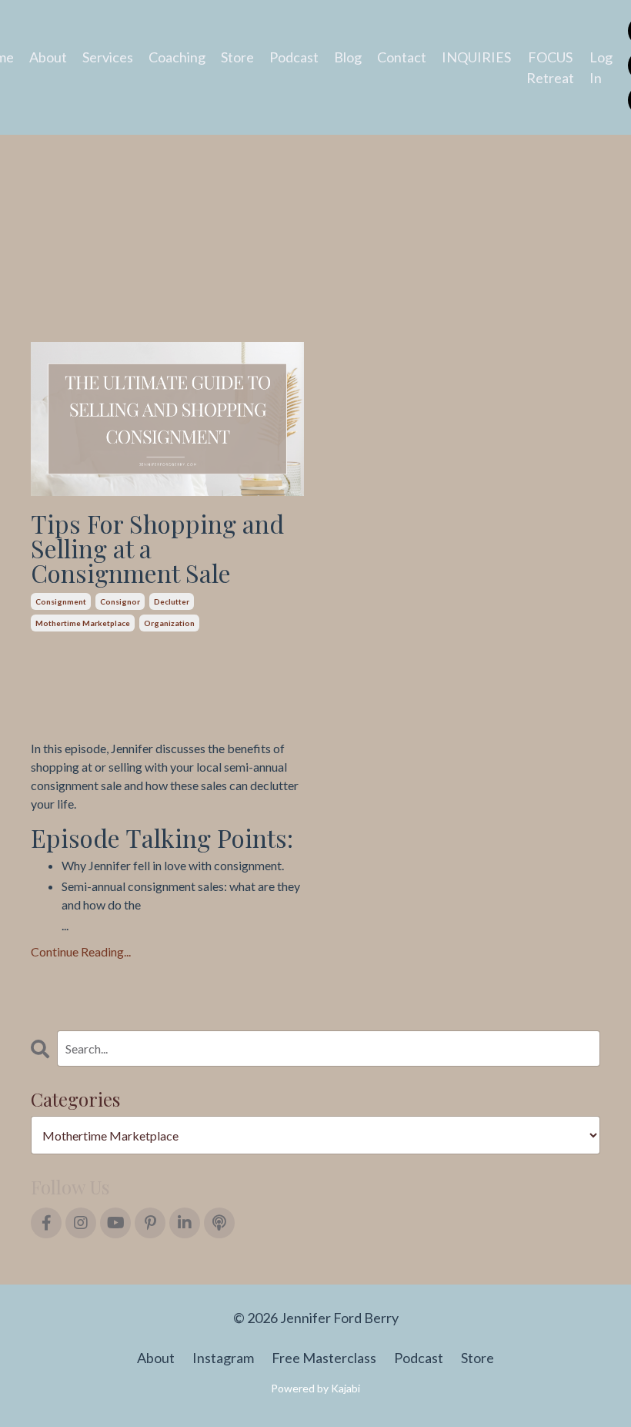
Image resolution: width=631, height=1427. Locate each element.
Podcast (294, 57)
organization (169, 623)
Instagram (223, 1357)
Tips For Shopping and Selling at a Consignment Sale (157, 548)
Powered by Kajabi (315, 1388)
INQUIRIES (476, 57)
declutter (171, 601)
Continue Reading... (81, 951)
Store (237, 57)
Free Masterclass (324, 1357)
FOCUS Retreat (550, 67)
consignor (120, 601)
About (48, 57)
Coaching (177, 57)
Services (107, 57)
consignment (60, 601)
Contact (401, 57)
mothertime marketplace (82, 623)
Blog (348, 57)
